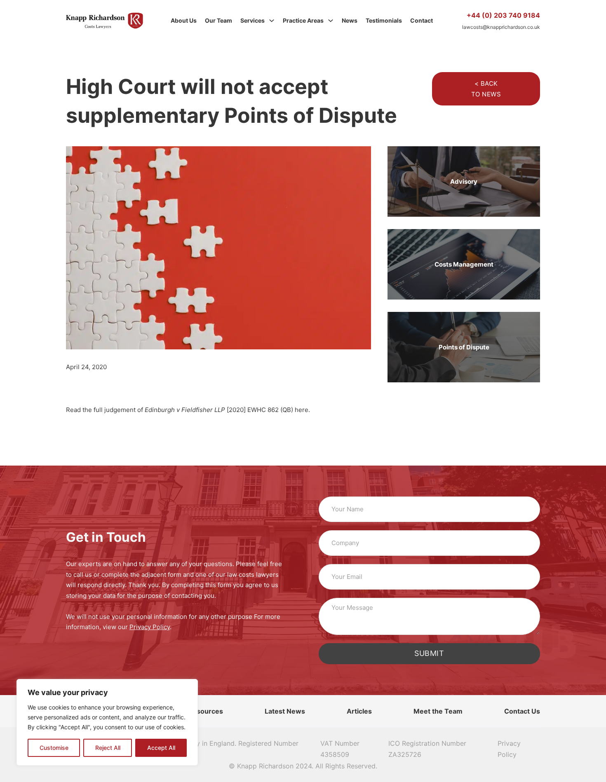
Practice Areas (303, 20)
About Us (184, 20)
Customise (54, 747)
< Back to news (486, 89)
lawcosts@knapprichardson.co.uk (501, 27)
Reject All (107, 747)
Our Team (218, 20)
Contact (421, 20)
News (349, 20)
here (301, 410)
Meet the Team (438, 711)
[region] (107, 722)
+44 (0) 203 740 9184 (503, 15)
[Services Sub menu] (272, 20)
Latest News (285, 711)
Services (252, 20)
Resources (205, 711)
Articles (359, 711)
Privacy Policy (509, 749)
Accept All (161, 747)
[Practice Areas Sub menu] (331, 20)
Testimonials (384, 20)
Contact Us (522, 711)
